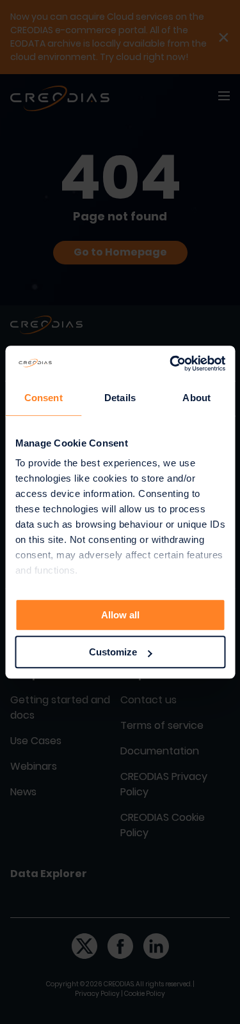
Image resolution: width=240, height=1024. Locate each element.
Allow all (120, 614)
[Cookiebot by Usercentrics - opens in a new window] (170, 363)
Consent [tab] (43, 397)
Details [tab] (120, 397)
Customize (113, 651)
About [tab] (196, 397)
